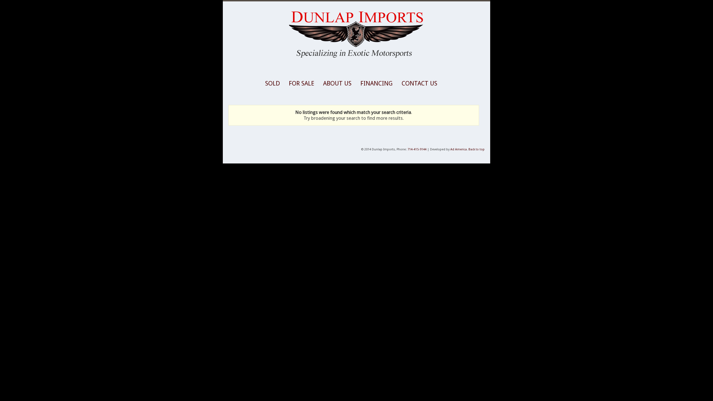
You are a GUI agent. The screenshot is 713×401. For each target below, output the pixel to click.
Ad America (458, 149)
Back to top (476, 149)
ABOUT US (337, 83)
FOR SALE (301, 83)
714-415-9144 (416, 149)
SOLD (272, 83)
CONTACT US (419, 83)
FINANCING (376, 83)
